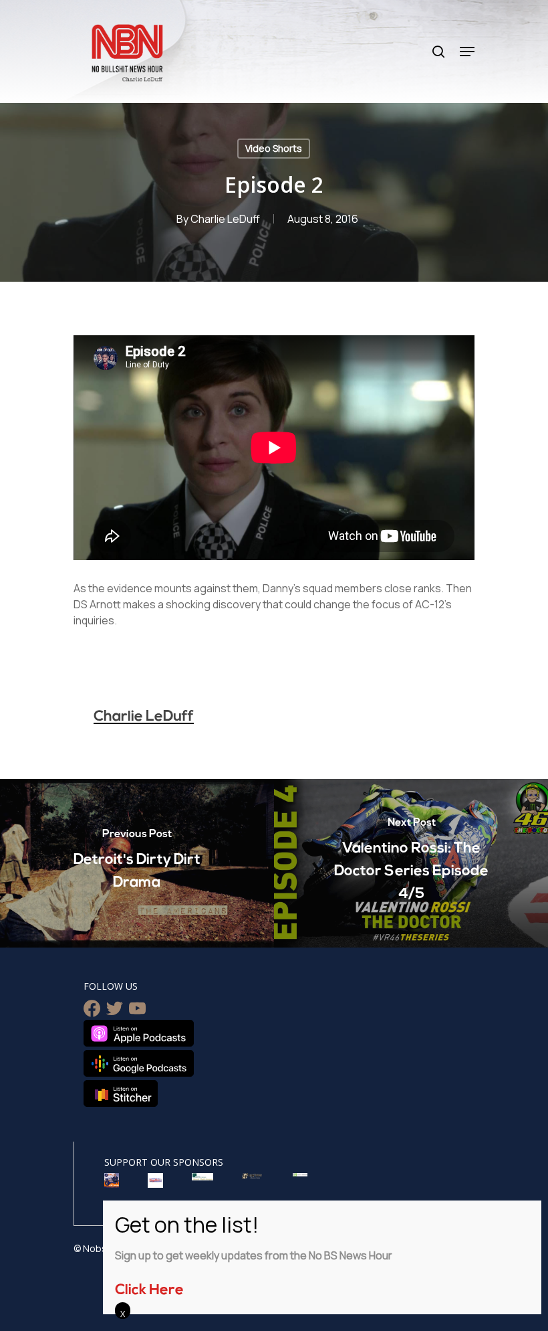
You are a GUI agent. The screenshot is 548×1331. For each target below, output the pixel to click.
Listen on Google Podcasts (139, 1063)
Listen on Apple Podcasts (139, 1033)
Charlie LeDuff (225, 218)
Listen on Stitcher (121, 1093)
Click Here (149, 1290)
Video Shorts (273, 148)
